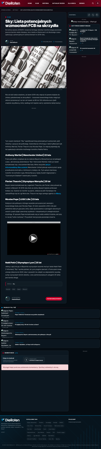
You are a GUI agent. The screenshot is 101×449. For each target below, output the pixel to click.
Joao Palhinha (41, 432)
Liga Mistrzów (36, 435)
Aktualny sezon (58, 3)
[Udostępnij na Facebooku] (89, 15)
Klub (37, 3)
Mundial (55, 422)
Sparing (57, 439)
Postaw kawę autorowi (54, 298)
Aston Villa (51, 439)
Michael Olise (38, 425)
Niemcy (29, 435)
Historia (45, 3)
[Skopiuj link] (97, 15)
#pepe (18, 289)
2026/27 (61, 422)
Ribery (58, 193)
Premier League (61, 432)
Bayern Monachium (32, 422)
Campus (48, 432)
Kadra (44, 429)
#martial (8, 289)
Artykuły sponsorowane (75, 422)
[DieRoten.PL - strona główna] (10, 3)
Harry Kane (30, 425)
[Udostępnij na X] (93, 15)
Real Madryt (51, 435)
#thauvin (25, 289)
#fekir (13, 289)
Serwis (81, 3)
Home (30, 3)
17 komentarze (58, 41)
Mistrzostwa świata (59, 425)
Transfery (41, 422)
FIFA (54, 432)
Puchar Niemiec (42, 439)
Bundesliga (48, 422)
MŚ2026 (44, 435)
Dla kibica (72, 3)
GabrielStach (16, 299)
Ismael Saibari (52, 429)
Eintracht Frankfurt (31, 439)
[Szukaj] (93, 3)
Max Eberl (29, 429)
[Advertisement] (33, 123)
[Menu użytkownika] (98, 3)
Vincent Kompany (48, 425)
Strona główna (6, 10)
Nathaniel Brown (31, 432)
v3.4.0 (2, 432)
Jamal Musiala (37, 429)
